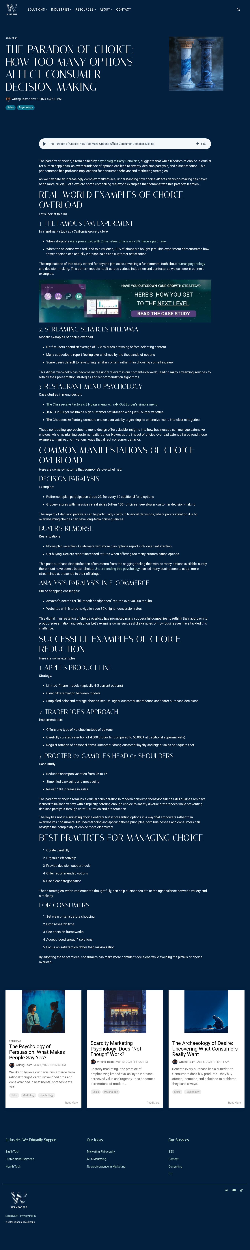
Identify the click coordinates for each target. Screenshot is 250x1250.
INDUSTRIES (60, 9)
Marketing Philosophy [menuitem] (101, 1151)
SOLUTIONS (36, 9)
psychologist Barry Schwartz (118, 161)
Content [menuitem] (173, 1159)
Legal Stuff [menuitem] (11, 1215)
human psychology (191, 264)
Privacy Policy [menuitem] (28, 1215)
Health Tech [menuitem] (12, 1166)
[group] (125, 143)
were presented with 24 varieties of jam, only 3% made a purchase (118, 241)
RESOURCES (84, 9)
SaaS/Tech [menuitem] (12, 1151)
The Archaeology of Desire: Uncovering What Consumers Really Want (205, 1048)
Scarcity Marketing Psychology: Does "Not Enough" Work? (116, 1048)
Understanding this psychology (117, 569)
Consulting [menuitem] (175, 1166)
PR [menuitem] (170, 1174)
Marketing (28, 1095)
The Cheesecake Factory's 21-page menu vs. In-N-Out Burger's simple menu (101, 404)
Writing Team (20, 99)
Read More (71, 1102)
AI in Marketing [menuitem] (96, 1159)
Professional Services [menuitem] (19, 1159)
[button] (44, 144)
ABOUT (105, 9)
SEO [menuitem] (171, 1151)
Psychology (26, 107)
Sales (10, 107)
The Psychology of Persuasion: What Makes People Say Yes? (37, 1052)
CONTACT (123, 9)
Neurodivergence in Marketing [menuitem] (106, 1166)
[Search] (238, 10)
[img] (197, 144)
